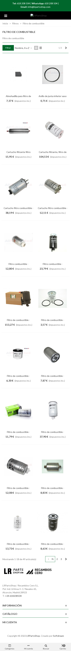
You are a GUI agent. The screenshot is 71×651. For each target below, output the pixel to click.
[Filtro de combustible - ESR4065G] (18, 522)
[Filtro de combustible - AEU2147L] (53, 354)
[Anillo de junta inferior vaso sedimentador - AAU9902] (53, 74)
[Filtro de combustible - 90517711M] (18, 354)
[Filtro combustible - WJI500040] (53, 242)
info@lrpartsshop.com (39, 6)
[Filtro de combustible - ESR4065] (53, 466)
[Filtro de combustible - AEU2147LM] (18, 466)
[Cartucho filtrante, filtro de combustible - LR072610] (53, 130)
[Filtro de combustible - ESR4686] (53, 522)
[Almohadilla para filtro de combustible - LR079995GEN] (18, 74)
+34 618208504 (13, 595)
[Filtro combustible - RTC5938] (18, 242)
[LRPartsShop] (38, 15)
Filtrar (8, 48)
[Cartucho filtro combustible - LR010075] (18, 186)
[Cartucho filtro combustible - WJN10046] (53, 186)
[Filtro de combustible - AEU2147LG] (18, 410)
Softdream (58, 635)
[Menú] (5, 15)
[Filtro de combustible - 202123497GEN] (18, 298)
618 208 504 (23, 3)
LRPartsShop (33, 635)
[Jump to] (52, 559)
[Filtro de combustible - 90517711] (53, 298)
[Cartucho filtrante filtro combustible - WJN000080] (18, 130)
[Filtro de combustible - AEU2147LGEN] (53, 410)
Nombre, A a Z (22, 48)
